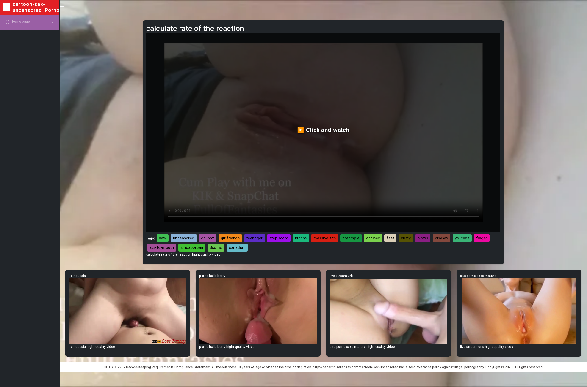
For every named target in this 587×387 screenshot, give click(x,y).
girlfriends (230, 238)
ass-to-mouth (161, 247)
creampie (351, 238)
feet (390, 238)
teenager (254, 238)
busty (406, 238)
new (162, 238)
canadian (237, 247)
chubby (207, 238)
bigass (301, 238)
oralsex (441, 238)
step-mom (278, 238)
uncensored (183, 238)
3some (216, 247)
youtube (462, 238)
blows (423, 238)
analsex (373, 238)
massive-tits (324, 238)
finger (481, 238)
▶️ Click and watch (323, 130)
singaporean (192, 247)
